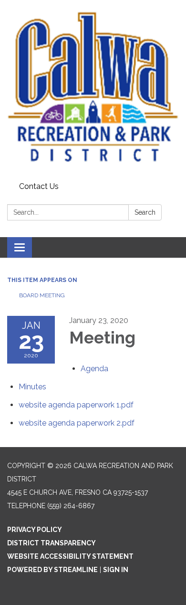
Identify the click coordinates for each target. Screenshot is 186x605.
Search (144, 212)
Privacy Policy (34, 529)
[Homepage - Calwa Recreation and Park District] (93, 89)
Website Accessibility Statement (70, 556)
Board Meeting (42, 295)
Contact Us (39, 186)
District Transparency (51, 543)
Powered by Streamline (52, 570)
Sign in (115, 570)
